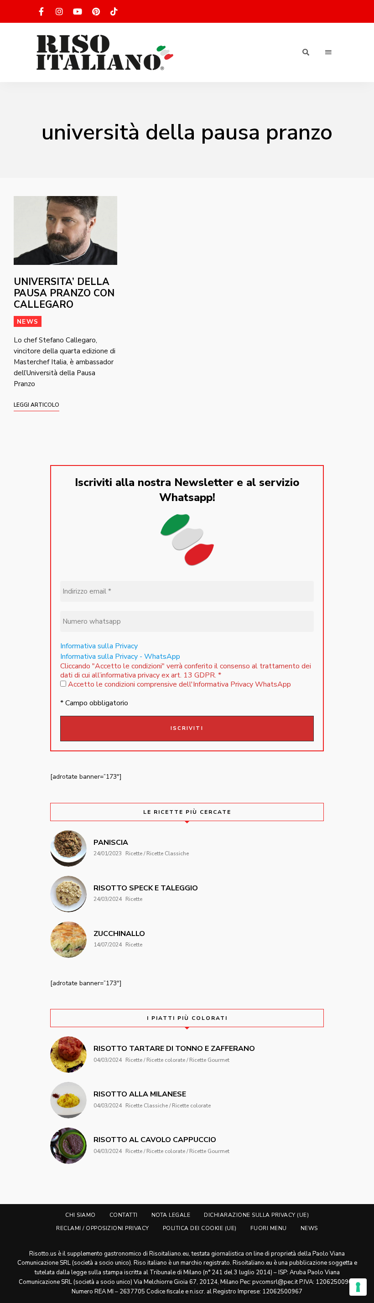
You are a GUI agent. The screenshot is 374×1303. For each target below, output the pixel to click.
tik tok (114, 11)
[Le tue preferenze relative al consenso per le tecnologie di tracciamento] (358, 1287)
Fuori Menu (268, 1228)
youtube (77, 11)
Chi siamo (80, 1215)
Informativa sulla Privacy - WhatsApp (120, 657)
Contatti (123, 1215)
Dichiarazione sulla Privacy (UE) (256, 1215)
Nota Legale (171, 1215)
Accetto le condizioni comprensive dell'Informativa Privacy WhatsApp (178, 684)
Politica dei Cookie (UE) (200, 1228)
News (27, 321)
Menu (328, 52)
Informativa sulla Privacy (99, 646)
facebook (41, 11)
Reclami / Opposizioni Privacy (102, 1228)
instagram (59, 11)
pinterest (96, 11)
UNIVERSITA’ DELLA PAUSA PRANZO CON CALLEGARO (64, 293)
